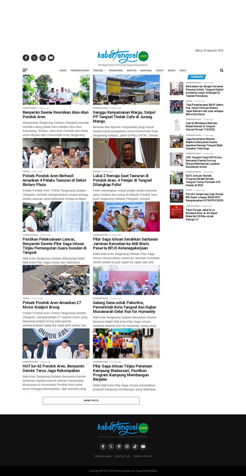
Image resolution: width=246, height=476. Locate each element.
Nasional (146, 70)
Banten (131, 70)
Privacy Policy (142, 456)
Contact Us (122, 456)
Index (182, 70)
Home (63, 70)
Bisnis (171, 70)
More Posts (91, 400)
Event (160, 70)
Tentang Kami (102, 456)
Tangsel (98, 70)
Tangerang (115, 70)
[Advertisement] (123, 23)
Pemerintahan (80, 70)
